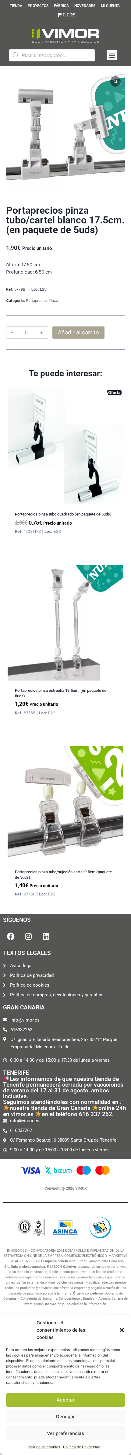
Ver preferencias (65, 1433)
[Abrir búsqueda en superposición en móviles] (52, 55)
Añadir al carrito (78, 332)
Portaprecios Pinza (42, 300)
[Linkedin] (46, 936)
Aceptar (66, 1400)
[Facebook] (10, 936)
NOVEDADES (84, 6)
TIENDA (16, 6)
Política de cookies (44, 1447)
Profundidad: (20, 272)
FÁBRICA (61, 6)
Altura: (13, 264)
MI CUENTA (110, 6)
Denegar (65, 1416)
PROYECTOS (38, 6)
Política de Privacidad (81, 1447)
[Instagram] (28, 936)
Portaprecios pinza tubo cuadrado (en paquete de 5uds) (63, 514)
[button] (122, 1330)
